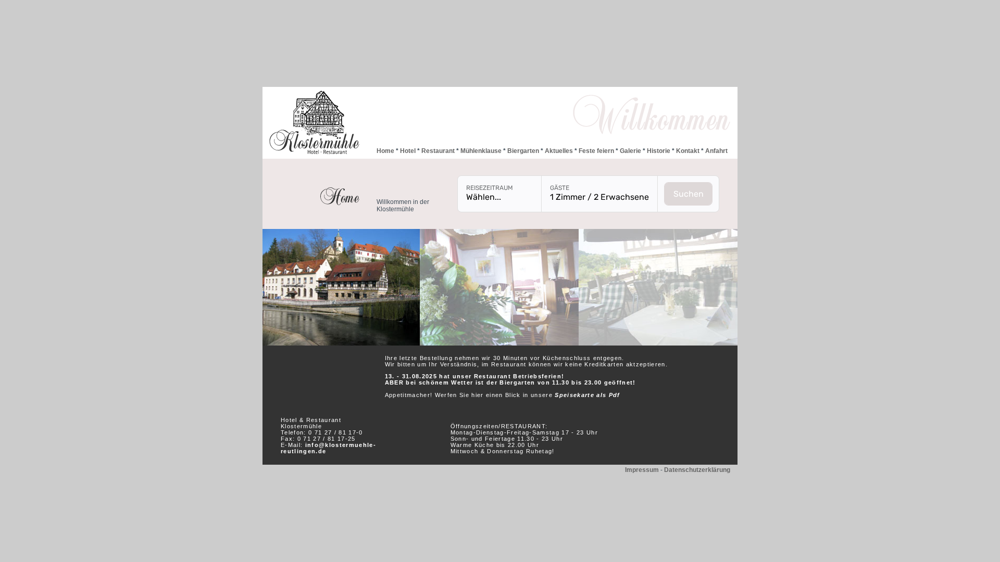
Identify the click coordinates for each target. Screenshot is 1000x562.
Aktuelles (559, 151)
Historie (658, 151)
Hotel (408, 151)
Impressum (642, 470)
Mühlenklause (481, 151)
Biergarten (523, 151)
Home (385, 151)
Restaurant (437, 151)
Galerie (630, 151)
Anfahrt (716, 151)
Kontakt (687, 151)
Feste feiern (596, 151)
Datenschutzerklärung (697, 470)
